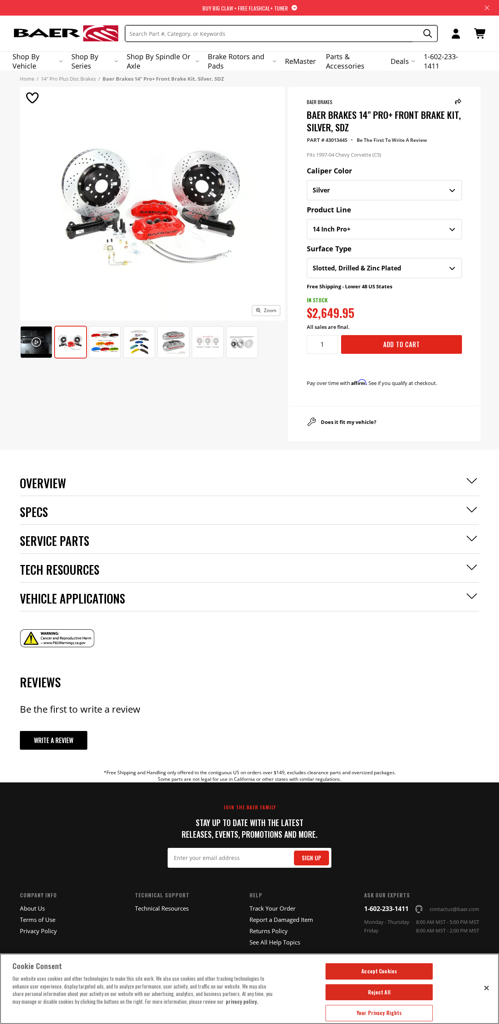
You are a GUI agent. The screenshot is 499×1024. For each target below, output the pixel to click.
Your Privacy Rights (379, 1013)
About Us (32, 908)
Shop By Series (84, 61)
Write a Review (53, 740)
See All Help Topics (275, 942)
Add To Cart (401, 344)
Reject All (379, 992)
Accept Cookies (379, 971)
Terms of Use (37, 919)
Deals (400, 61)
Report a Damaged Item (281, 919)
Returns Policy (269, 931)
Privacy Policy (38, 931)
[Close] (486, 987)
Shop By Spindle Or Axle (158, 61)
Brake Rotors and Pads (236, 61)
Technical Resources (162, 908)
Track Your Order (273, 908)
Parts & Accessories (345, 61)
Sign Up (311, 858)
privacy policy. (242, 1001)
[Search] (425, 33)
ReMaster (300, 61)
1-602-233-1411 (441, 61)
